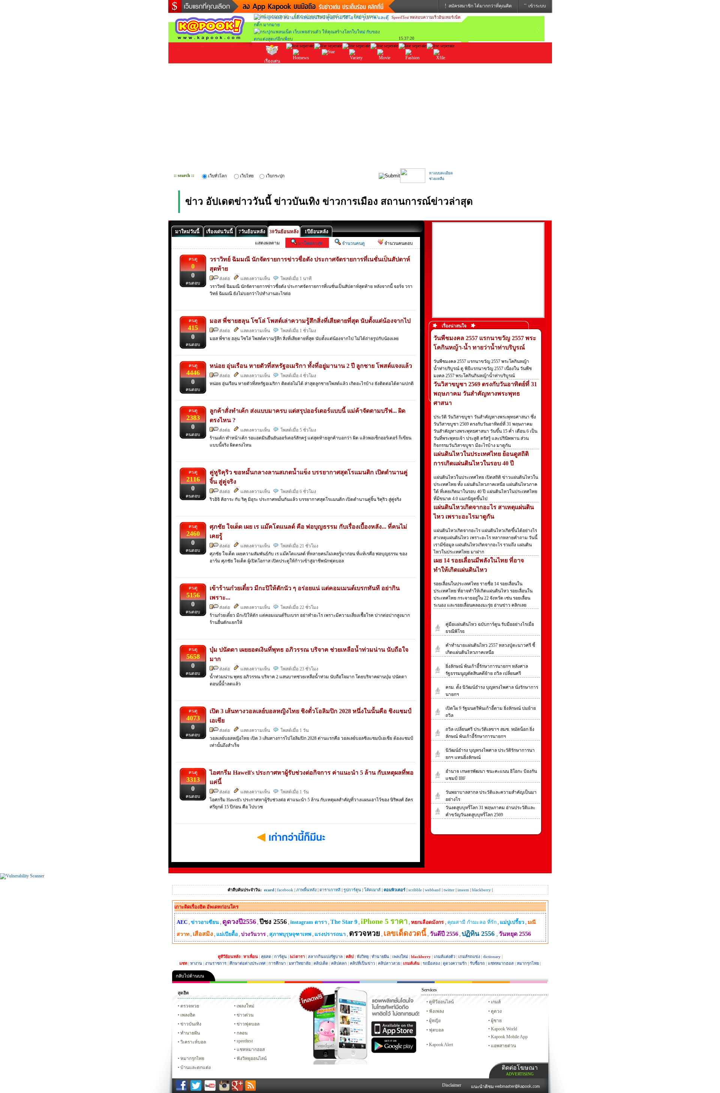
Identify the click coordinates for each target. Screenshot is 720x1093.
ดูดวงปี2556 (239, 921)
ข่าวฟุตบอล (248, 1024)
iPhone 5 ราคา (384, 921)
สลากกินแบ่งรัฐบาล (325, 956)
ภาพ (228, 982)
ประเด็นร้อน (300, 67)
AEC (182, 922)
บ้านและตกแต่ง (195, 1067)
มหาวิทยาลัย (299, 963)
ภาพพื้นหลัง (306, 890)
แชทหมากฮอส (501, 963)
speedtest (245, 1041)
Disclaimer (451, 1085)
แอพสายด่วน (503, 1045)
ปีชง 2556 (273, 921)
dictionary (492, 956)
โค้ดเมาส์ (372, 890)
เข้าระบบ (537, 6)
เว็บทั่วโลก (217, 176)
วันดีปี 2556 (444, 934)
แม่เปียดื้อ (227, 934)
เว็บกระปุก (275, 176)
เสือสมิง (203, 934)
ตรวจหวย (364, 933)
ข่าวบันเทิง (190, 1024)
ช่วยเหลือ (436, 179)
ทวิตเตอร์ (341, 982)
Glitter (528, 982)
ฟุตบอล (436, 1030)
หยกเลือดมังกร (427, 922)
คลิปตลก (339, 963)
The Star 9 (343, 922)
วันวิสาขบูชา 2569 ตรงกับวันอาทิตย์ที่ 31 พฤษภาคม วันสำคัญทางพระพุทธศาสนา (485, 393)
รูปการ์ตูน (352, 890)
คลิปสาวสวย (389, 963)
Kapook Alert (441, 1044)
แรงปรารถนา (330, 934)
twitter (449, 890)
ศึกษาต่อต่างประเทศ (248, 963)
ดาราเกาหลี (330, 890)
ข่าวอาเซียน (205, 922)
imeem (463, 890)
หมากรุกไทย (528, 963)
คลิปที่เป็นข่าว (362, 963)
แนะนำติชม (483, 1086)
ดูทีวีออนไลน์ (441, 1002)
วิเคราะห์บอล (193, 1042)
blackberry (481, 890)
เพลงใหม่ (400, 956)
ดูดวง (496, 1011)
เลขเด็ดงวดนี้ (405, 933)
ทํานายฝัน (190, 1033)
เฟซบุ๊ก (303, 982)
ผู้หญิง (435, 1020)
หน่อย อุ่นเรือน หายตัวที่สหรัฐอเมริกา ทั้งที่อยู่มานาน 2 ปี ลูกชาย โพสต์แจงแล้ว (311, 366)
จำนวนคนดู (353, 243)
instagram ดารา (308, 922)
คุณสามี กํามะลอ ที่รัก (471, 922)
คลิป (191, 982)
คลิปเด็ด (321, 963)
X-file (440, 66)
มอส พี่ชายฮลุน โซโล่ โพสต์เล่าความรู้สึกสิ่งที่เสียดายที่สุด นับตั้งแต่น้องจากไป (310, 321)
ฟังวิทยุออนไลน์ (252, 1058)
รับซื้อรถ (477, 963)
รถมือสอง (431, 963)
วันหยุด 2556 (515, 934)
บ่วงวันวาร (253, 934)
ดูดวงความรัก (455, 963)
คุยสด (266, 956)
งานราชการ (215, 963)
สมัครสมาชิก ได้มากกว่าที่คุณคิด (480, 6)
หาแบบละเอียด (441, 173)
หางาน (196, 963)
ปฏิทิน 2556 (479, 933)
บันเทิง (328, 67)
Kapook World (504, 1029)
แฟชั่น (412, 67)
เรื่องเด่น (272, 61)
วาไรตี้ (356, 67)
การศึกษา (277, 963)
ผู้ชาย (496, 1020)
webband (433, 890)
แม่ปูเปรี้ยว (512, 922)
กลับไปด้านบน (190, 976)
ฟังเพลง (436, 1011)
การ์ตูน (280, 956)
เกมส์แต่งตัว (444, 956)
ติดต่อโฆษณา (520, 1070)
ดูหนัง (384, 67)
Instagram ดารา (378, 982)
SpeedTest (400, 17)
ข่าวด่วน (245, 1015)
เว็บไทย (247, 176)
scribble (415, 890)
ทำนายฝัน (380, 956)
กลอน (416, 982)
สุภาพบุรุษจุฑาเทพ (290, 934)
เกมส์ (496, 1002)
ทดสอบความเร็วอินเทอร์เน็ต (435, 17)
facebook (285, 890)
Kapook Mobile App (509, 1036)
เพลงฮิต (187, 1015)
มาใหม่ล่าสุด (310, 243)
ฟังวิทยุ (363, 956)
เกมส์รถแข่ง (469, 956)
